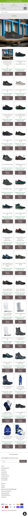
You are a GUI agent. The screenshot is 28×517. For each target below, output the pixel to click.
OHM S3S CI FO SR (7, 188)
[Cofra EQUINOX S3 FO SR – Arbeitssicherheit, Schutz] (7, 256)
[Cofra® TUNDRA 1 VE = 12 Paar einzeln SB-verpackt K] (20, 430)
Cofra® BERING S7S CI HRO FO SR (20, 338)
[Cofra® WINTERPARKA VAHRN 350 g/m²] (7, 430)
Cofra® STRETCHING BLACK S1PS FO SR (7, 290)
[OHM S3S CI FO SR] (7, 182)
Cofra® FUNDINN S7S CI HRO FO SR (7, 387)
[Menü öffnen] (2, 4)
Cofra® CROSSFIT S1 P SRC (20, 413)
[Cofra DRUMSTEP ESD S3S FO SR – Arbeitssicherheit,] (7, 230)
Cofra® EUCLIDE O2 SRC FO (7, 363)
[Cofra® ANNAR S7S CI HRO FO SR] (20, 355)
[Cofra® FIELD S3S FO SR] (7, 206)
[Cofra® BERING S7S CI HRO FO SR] (20, 331)
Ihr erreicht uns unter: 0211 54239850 (14, 1)
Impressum (3, 497)
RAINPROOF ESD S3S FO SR (20, 165)
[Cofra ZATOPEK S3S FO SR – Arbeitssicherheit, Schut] (20, 107)
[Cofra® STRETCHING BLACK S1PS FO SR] (7, 282)
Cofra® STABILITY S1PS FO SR (20, 264)
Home (2, 466)
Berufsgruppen (4, 478)
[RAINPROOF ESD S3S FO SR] (20, 157)
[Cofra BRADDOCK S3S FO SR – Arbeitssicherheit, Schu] (20, 54)
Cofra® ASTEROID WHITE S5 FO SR (7, 314)
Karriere (3, 485)
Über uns (3, 483)
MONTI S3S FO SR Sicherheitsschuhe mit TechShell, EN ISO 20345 (7, 63)
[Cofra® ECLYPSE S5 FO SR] (20, 306)
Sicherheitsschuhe (5, 468)
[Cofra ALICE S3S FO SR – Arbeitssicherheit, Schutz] (7, 107)
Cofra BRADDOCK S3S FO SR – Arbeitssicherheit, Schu (20, 63)
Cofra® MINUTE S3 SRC (7, 164)
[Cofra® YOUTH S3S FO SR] (7, 83)
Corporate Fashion (5, 476)
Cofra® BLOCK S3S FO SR (20, 214)
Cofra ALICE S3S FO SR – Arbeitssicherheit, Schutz (7, 116)
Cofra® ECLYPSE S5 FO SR (20, 314)
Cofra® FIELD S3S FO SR (7, 214)
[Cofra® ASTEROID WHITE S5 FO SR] (7, 306)
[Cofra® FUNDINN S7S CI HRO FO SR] (7, 379)
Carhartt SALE (4, 480)
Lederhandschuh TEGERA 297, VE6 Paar (7, 413)
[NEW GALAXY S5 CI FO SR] (7, 331)
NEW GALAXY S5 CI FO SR (7, 338)
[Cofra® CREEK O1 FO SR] (7, 133)
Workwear (3, 470)
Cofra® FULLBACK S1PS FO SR (20, 141)
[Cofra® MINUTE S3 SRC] (7, 157)
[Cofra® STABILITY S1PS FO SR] (20, 256)
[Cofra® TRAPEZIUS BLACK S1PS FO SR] (20, 282)
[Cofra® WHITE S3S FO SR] (20, 83)
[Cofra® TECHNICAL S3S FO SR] (20, 182)
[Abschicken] (25, 8)
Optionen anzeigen (7, 73)
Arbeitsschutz (4, 474)
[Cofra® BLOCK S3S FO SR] (20, 206)
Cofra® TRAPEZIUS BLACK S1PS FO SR (20, 290)
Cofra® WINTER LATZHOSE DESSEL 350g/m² (20, 388)
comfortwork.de (13, 510)
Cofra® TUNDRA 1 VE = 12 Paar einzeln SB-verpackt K (20, 438)
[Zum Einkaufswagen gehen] (25, 4)
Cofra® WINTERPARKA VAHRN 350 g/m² (7, 437)
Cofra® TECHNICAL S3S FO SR (20, 189)
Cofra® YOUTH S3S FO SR (7, 90)
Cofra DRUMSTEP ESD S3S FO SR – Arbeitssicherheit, (7, 239)
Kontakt (3, 487)
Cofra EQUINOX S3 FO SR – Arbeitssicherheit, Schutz (7, 265)
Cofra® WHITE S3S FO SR (20, 90)
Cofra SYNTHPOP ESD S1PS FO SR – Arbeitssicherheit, (20, 239)
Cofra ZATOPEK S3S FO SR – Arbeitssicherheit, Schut (20, 116)
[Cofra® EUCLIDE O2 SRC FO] (7, 355)
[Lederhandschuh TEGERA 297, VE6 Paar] (7, 405)
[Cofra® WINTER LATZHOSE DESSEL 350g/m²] (20, 379)
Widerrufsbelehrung (5, 495)
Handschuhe (4, 472)
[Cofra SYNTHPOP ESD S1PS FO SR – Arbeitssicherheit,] (20, 230)
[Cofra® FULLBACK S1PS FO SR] (20, 133)
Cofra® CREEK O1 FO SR (7, 141)
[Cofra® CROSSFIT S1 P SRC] (20, 405)
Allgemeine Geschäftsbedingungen (9, 489)
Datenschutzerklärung (6, 491)
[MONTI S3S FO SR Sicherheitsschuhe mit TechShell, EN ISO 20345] (7, 54)
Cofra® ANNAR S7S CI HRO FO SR (20, 363)
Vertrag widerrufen (5, 493)
